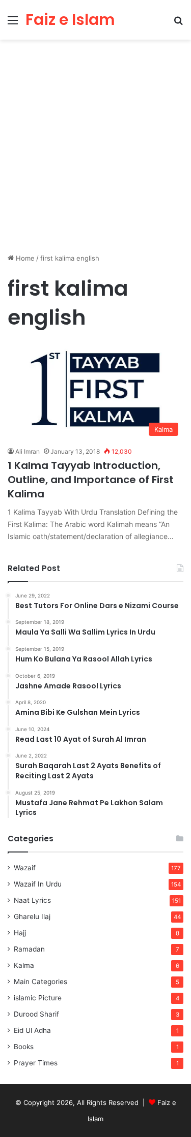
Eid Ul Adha (32, 1030)
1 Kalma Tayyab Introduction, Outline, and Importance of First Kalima (91, 479)
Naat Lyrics (32, 900)
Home (24, 258)
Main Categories (40, 981)
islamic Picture (38, 998)
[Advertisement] (95, 150)
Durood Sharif (36, 1014)
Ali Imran (27, 451)
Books (24, 1047)
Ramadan (29, 949)
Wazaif (25, 868)
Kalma (24, 965)
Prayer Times (36, 1063)
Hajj (20, 933)
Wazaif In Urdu (38, 884)
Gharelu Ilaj (32, 916)
